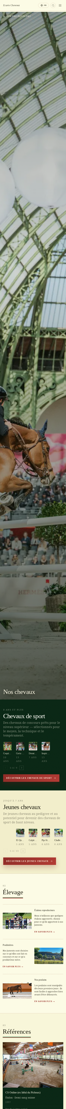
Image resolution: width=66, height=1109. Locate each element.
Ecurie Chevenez (11, 5)
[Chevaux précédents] (5, 768)
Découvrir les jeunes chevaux (27, 861)
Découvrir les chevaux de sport (29, 778)
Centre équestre (19, 16)
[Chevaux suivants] (21, 768)
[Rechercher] (53, 5)
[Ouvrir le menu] (60, 5)
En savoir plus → (44, 932)
